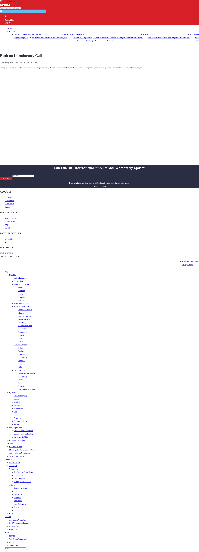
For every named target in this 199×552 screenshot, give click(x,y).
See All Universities (16, 456)
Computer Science (25, 326)
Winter (45, 38)
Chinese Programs (20, 281)
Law (20, 338)
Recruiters (8, 242)
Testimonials (9, 204)
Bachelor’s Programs (76, 34)
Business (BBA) (24, 319)
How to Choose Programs (23, 431)
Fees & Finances (20, 504)
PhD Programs (19, 370)
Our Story (8, 197)
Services (8, 517)
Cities (16, 491)
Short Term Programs (35, 34)
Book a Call (13, 529)
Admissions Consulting (17, 520)
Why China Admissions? (18, 539)
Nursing (83, 38)
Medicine (178, 38)
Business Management (26, 373)
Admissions (18, 501)
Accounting (119, 38)
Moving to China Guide (22, 482)
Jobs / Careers (19, 510)
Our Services (9, 201)
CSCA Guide (19, 475)
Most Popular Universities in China (22, 450)
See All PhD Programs (26, 389)
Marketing (103, 38)
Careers (7, 207)
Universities (9, 239)
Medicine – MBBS (25, 310)
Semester (51, 38)
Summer (40, 38)
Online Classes (10, 221)
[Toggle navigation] (16, 2)
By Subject (13, 393)
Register (9, 20)
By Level (12, 31)
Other (188, 38)
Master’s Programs (150, 34)
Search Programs (11, 218)
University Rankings (16, 447)
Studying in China (15, 428)
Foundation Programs (21, 303)
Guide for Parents (20, 478)
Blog (6, 225)
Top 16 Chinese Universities (19, 453)
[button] (1, 12)
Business (155, 38)
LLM (20, 364)
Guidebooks (13, 469)
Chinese (58, 38)
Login (7, 23)
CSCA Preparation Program (19, 523)
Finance (134, 38)
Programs (9, 28)
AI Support (13, 466)
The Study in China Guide (23, 472)
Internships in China (21, 437)
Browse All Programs (17, 440)
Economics (127, 38)
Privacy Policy (187, 265)
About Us (8, 533)
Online (34, 38)
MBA (150, 38)
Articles (12, 485)
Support (7, 228)
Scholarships (18, 507)
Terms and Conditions (190, 262)
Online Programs (20, 278)
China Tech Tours (15, 526)
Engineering (170, 38)
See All (16, 424)
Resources (8, 459)
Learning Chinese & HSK (23, 434)
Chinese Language (25, 316)
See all (20, 342)
